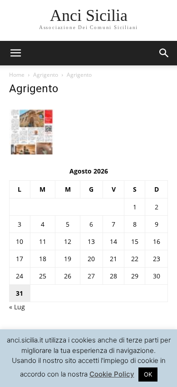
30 (156, 276)
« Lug (17, 307)
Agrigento (45, 75)
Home (17, 75)
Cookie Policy (111, 374)
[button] (164, 53)
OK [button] (148, 374)
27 (91, 276)
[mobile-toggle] (15, 53)
